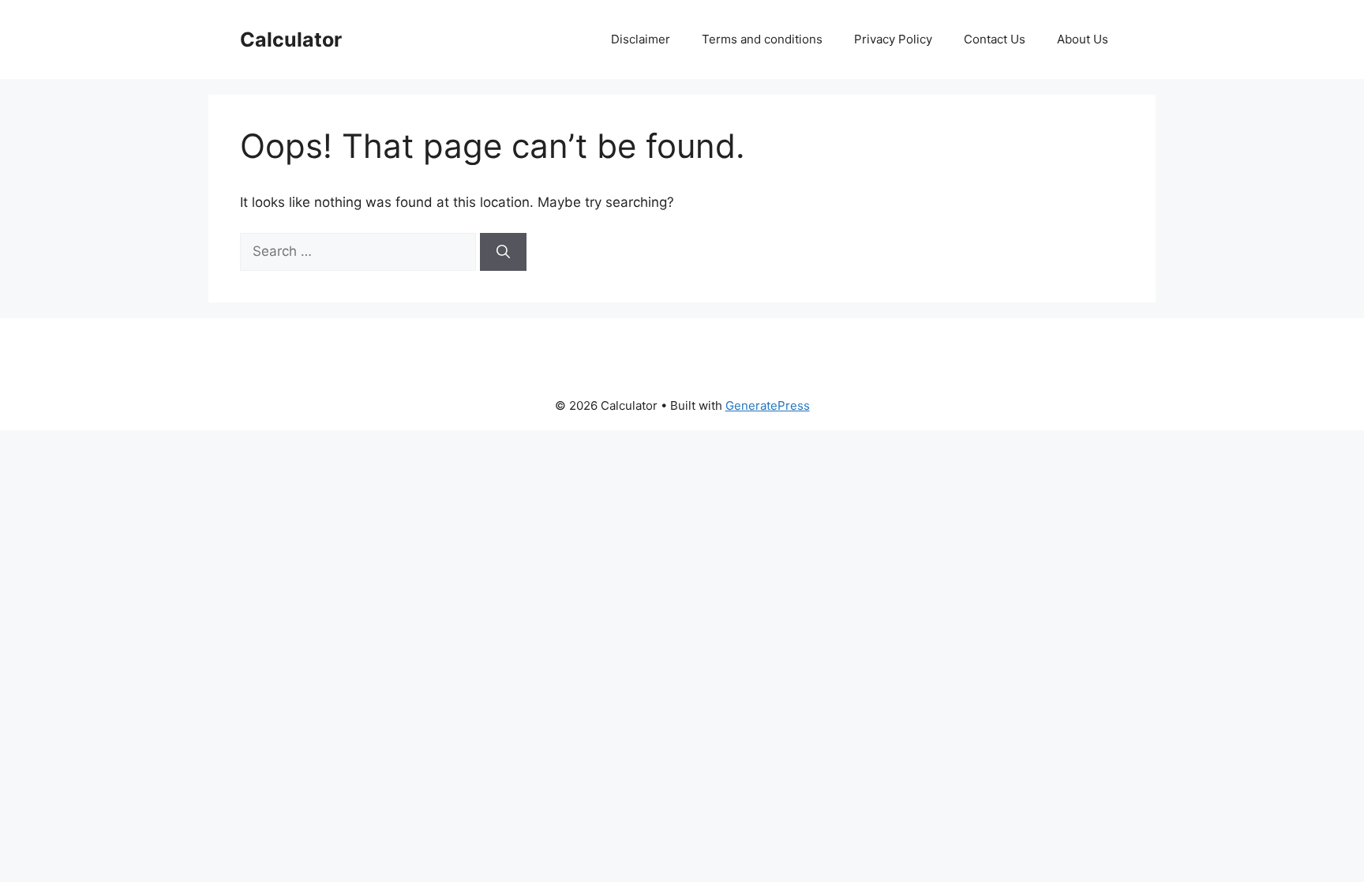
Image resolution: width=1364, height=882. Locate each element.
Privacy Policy (893, 39)
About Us (1082, 39)
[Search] (503, 252)
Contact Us (994, 39)
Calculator (291, 39)
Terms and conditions (762, 39)
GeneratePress (767, 405)
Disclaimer (640, 39)
